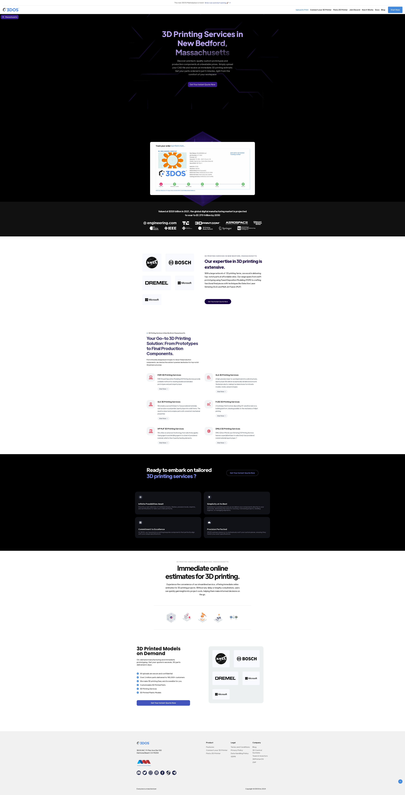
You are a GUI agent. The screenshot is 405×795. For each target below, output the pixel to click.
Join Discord (354, 10)
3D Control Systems (257, 751)
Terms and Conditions (240, 747)
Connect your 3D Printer (320, 10)
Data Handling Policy (240, 753)
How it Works (367, 10)
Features (210, 747)
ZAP (254, 762)
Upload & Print (302, 10)
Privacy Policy (237, 750)
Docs (377, 10)
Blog (383, 10)
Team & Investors (260, 756)
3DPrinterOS (258, 759)
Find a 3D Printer (340, 10)
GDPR (233, 756)
